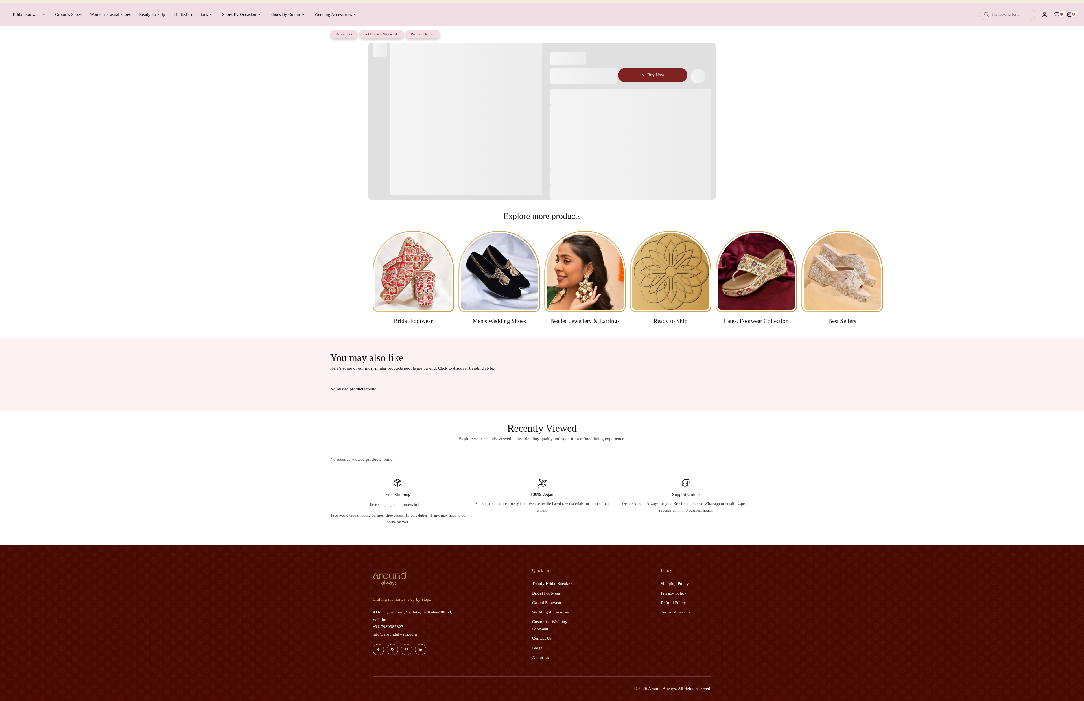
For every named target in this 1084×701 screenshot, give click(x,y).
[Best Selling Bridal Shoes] (842, 271)
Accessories (344, 34)
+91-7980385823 (388, 626)
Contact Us (542, 638)
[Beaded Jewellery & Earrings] (585, 271)
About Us (540, 657)
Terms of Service (675, 612)
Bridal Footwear (546, 593)
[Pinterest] (406, 649)
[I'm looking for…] (986, 14)
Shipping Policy (675, 583)
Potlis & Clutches (422, 34)
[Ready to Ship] (671, 271)
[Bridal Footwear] (413, 271)
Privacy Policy (673, 593)
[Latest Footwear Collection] (756, 271)
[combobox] (1007, 14)
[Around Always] (542, 14)
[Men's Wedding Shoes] (499, 271)
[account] (1044, 14)
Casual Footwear (546, 602)
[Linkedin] (420, 649)
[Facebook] (378, 649)
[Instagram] (392, 649)
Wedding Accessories (551, 612)
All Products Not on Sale (381, 34)
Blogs (537, 648)
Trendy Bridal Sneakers (552, 583)
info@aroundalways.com (395, 634)
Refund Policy (673, 602)
